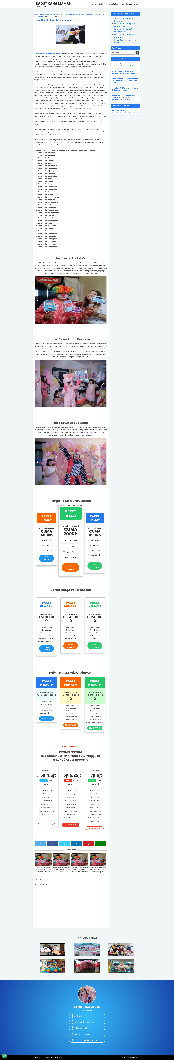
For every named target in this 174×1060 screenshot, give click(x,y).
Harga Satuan (126, 4)
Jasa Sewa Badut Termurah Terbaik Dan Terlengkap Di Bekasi (124, 65)
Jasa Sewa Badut (53, 4)
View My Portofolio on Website (86, 1040)
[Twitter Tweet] (40, 843)
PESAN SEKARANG (46, 648)
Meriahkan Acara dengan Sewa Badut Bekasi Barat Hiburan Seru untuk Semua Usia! (98, 870)
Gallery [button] (101, 4)
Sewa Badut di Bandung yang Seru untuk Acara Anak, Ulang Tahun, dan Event (43, 870)
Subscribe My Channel (83, 1028)
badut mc (49, 14)
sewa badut (98, 14)
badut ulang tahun (73, 14)
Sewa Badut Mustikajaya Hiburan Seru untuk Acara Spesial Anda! (124, 72)
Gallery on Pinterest (82, 1034)
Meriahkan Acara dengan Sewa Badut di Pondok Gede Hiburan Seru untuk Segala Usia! (80, 870)
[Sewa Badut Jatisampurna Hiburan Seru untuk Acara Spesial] (61, 859)
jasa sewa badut (90, 14)
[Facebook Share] (52, 843)
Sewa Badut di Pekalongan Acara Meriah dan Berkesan (124, 89)
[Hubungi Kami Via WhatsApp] (4, 1056)
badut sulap (64, 14)
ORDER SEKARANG (46, 558)
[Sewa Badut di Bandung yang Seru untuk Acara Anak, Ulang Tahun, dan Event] (43, 859)
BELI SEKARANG (70, 567)
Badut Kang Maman (55, 1057)
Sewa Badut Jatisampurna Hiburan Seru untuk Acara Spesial (61, 869)
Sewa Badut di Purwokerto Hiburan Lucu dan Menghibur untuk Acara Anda (124, 81)
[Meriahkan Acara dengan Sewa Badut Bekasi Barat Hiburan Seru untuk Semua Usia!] (98, 859)
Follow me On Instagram (84, 1022)
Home (93, 4)
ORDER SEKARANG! (46, 825)
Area (136, 4)
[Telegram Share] (65, 843)
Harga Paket (113, 4)
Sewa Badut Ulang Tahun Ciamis (53, 20)
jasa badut (82, 14)
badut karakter (42, 14)
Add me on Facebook (82, 1016)
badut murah (56, 14)
